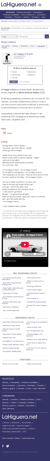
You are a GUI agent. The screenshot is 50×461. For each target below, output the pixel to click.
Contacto (5, 422)
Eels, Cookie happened (11, 310)
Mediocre (31, 75)
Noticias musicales (24, 12)
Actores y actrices (9, 405)
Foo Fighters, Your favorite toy (13, 341)
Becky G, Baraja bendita (11, 348)
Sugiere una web (8, 425)
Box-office (30, 405)
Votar (13, 82)
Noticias (15, 46)
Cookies (31, 428)
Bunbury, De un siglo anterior (37, 339)
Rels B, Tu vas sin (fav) (10, 364)
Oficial (9, 133)
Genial (14, 72)
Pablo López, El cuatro (10, 293)
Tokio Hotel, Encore (33, 278)
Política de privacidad (10, 428)
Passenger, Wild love (34, 286)
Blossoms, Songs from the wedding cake (11, 284)
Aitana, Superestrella (34, 364)
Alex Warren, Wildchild (10, 307)
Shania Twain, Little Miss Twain (13, 344)
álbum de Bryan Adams (29, 92)
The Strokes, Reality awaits (12, 351)
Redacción (15, 422)
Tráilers (14, 402)
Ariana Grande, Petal (34, 327)
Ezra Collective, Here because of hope (12, 297)
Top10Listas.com (28, 438)
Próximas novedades (11, 15)
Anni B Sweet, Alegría (34, 290)
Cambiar (22, 428)
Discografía (6, 46)
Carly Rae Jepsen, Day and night (35, 294)
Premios (18, 17)
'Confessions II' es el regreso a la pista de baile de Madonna (24, 29)
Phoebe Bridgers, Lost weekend (34, 335)
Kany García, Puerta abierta (12, 334)
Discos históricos (28, 15)
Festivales (8, 17)
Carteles (21, 405)
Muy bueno (32, 72)
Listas (43, 17)
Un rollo (15, 78)
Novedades (37, 12)
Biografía (24, 46)
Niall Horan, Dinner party (11, 325)
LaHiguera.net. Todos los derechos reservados (19, 452)
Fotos (32, 46)
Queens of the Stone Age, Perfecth (11, 303)
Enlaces (4, 48)
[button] (39, 5)
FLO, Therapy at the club (35, 331)
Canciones (41, 15)
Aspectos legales (23, 425)
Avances (5, 402)
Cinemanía (8, 395)
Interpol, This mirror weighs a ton (36, 306)
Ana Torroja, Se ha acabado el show (37, 323)
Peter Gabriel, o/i (33, 298)
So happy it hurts (24, 21)
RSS (24, 431)
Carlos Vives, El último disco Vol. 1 (36, 344)
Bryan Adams (13, 21)
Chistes (17, 438)
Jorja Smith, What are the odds (13, 322)
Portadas (35, 17)
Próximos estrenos (27, 399)
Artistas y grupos (8, 388)
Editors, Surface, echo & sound (35, 282)
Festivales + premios (26, 402)
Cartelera (14, 399)
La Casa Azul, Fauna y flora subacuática (11, 278)
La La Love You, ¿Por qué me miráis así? (36, 349)
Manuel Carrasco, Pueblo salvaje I (11, 330)
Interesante (16, 75)
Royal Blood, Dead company (36, 302)
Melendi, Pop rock (9, 338)
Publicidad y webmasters (11, 431)
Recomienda (26, 422)
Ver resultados (24, 82)
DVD (38, 399)
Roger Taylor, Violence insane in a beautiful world (12, 289)
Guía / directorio (39, 388)
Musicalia (4, 21)
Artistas (26, 17)
